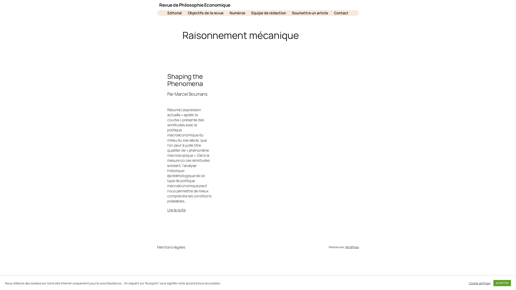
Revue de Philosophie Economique (194, 5)
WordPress (352, 247)
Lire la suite (176, 209)
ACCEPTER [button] (502, 283)
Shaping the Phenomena (185, 80)
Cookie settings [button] (479, 283)
